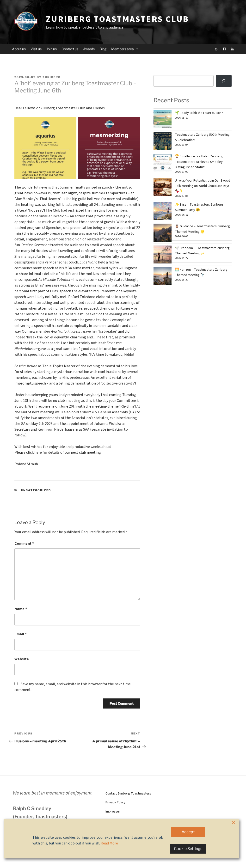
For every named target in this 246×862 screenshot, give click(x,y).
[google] (216, 49)
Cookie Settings (188, 848)
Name (20, 608)
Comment (24, 543)
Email (20, 634)
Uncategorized (36, 490)
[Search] (224, 81)
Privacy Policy (115, 802)
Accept (188, 832)
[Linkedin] (232, 49)
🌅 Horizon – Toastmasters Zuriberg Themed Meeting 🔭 (201, 272)
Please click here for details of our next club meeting (57, 452)
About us (19, 49)
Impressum (113, 811)
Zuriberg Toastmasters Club (117, 19)
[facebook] (224, 49)
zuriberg (52, 77)
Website (21, 659)
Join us (51, 49)
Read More (109, 843)
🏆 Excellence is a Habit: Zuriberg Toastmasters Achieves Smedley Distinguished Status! (199, 162)
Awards (89, 49)
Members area (122, 49)
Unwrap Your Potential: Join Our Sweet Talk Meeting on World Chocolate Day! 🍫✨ (202, 186)
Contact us (70, 49)
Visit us (36, 49)
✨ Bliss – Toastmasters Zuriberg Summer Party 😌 (199, 207)
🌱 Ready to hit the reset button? (199, 112)
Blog (102, 49)
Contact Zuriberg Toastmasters (128, 793)
